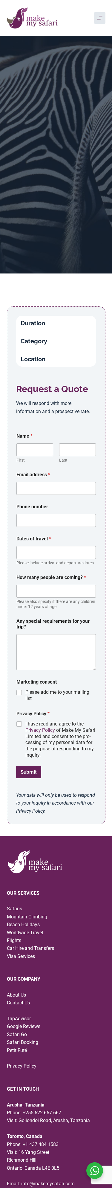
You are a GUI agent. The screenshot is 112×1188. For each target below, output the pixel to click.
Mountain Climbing (27, 917)
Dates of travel (33, 539)
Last (63, 460)
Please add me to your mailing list (57, 695)
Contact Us (18, 1003)
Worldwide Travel (25, 932)
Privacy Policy (40, 730)
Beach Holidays (23, 924)
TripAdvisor (19, 1018)
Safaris (14, 909)
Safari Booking (22, 1042)
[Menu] (99, 18)
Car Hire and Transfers (30, 948)
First (20, 460)
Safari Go (17, 1034)
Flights (14, 940)
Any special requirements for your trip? (53, 624)
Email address (33, 474)
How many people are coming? (51, 577)
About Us (16, 995)
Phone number (32, 507)
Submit (29, 772)
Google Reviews (23, 1026)
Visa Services (21, 956)
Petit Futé (17, 1050)
